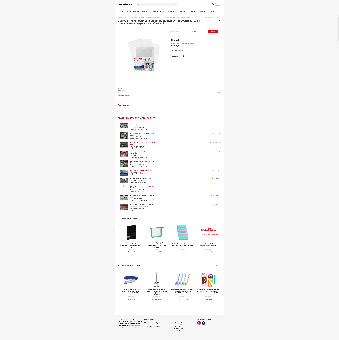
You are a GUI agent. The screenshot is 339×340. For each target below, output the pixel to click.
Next (219, 218)
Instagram (199, 323)
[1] (171, 31)
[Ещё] (218, 11)
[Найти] (176, 4)
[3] (175, 31)
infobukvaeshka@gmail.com (155, 323)
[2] (173, 31)
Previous (216, 218)
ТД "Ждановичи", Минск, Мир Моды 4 (141, 170)
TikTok (203, 323)
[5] (178, 31)
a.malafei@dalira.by (152, 329)
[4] (176, 31)
